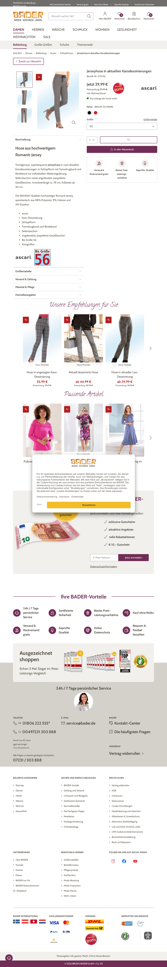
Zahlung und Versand (74, 790)
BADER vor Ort (23, 880)
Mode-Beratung (71, 880)
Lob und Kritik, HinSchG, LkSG (126, 826)
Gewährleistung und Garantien (126, 811)
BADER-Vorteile (71, 785)
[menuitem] (18, 29)
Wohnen (20, 806)
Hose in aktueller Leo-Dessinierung (124, 374)
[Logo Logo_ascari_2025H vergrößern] (149, 88)
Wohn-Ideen (70, 895)
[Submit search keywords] (89, 16)
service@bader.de (80, 723)
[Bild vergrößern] (73, 122)
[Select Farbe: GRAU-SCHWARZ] (95, 112)
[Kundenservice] (9, 958)
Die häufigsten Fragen (74, 811)
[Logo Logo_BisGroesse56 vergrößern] (42, 257)
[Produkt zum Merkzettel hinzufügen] (128, 139)
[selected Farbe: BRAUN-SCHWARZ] (89, 112)
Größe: (90, 119)
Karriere (19, 870)
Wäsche (19, 800)
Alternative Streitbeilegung (124, 821)
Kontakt (19, 864)
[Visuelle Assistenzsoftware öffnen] (146, 936)
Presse (19, 875)
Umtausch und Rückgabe (76, 795)
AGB (114, 790)
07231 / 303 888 (27, 760)
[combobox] (71, 16)
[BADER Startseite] (28, 16)
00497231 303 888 (39, 731)
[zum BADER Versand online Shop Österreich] (25, 921)
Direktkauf (21, 890)
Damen (19, 790)
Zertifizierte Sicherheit (74, 800)
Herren (19, 795)
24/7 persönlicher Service (60, 4)
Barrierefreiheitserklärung (123, 837)
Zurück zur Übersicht (30, 61)
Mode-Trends (70, 890)
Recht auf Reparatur (121, 842)
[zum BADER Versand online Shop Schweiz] (33, 921)
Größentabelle (150, 119)
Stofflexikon (70, 875)
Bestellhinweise (71, 864)
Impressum (117, 795)
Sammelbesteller (72, 806)
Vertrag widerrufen (124, 753)
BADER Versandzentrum (27, 885)
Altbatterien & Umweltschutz (126, 816)
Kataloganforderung (73, 821)
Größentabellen (71, 859)
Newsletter (69, 816)
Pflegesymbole (71, 870)
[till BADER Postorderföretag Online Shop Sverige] (16, 921)
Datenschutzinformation (103, 566)
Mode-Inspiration (72, 885)
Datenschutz (118, 800)
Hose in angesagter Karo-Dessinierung (42, 374)
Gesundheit (21, 811)
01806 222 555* (36, 723)
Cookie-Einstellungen (122, 806)
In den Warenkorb (124, 149)
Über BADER (22, 859)
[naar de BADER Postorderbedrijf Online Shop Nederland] (42, 921)
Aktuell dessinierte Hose (83, 372)
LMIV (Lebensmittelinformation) (127, 831)
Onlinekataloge (71, 826)
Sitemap (20, 785)
